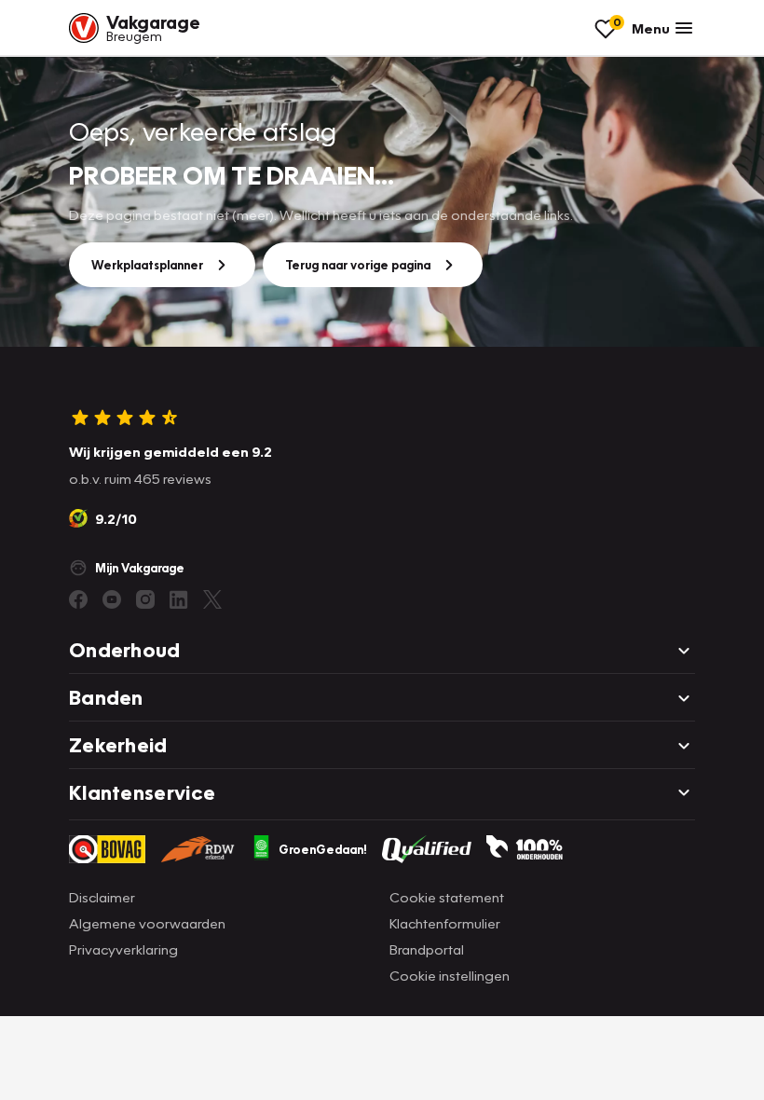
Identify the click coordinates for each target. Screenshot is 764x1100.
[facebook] (78, 599)
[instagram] (145, 599)
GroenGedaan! (323, 849)
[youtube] (111, 599)
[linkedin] (179, 599)
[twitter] (212, 599)
